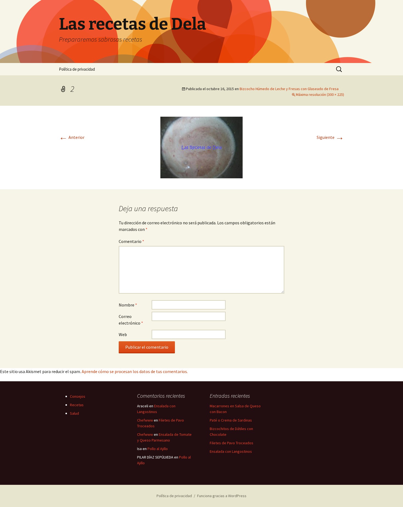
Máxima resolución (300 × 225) (320, 94)
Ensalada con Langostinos (231, 451)
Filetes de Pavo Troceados (231, 442)
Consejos (77, 396)
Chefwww (145, 420)
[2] (201, 147)
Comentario (131, 241)
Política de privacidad (77, 69)
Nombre (128, 305)
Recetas (77, 404)
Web (123, 334)
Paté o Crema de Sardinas (231, 420)
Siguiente (330, 137)
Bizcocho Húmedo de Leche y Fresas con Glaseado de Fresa (289, 88)
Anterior (71, 137)
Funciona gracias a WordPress (221, 495)
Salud (74, 413)
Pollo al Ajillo (157, 448)
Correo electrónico (131, 320)
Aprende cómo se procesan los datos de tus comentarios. (135, 371)
